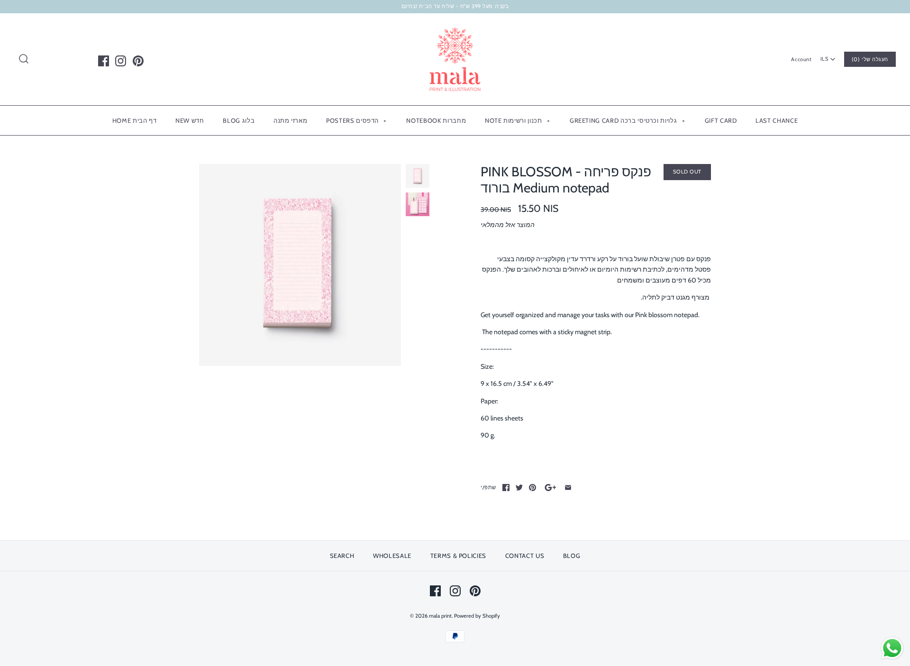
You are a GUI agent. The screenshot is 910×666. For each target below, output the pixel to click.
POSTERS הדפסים (356, 120)
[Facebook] (103, 60)
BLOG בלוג (239, 120)
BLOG (572, 555)
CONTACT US (525, 555)
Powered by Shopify (477, 615)
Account (801, 59)
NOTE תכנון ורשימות (517, 120)
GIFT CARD (721, 120)
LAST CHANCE (776, 120)
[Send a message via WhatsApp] (892, 648)
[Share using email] (568, 487)
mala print (440, 615)
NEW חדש (189, 120)
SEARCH (342, 555)
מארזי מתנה (290, 120)
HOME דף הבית (134, 120)
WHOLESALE (392, 555)
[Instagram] (120, 60)
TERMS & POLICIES (458, 555)
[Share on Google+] (550, 487)
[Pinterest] (138, 60)
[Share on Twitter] (519, 487)
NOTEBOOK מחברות (436, 120)
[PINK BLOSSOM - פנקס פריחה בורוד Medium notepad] (300, 265)
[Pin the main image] (532, 487)
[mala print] (455, 28)
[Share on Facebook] (506, 487)
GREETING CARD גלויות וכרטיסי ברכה (627, 120)
